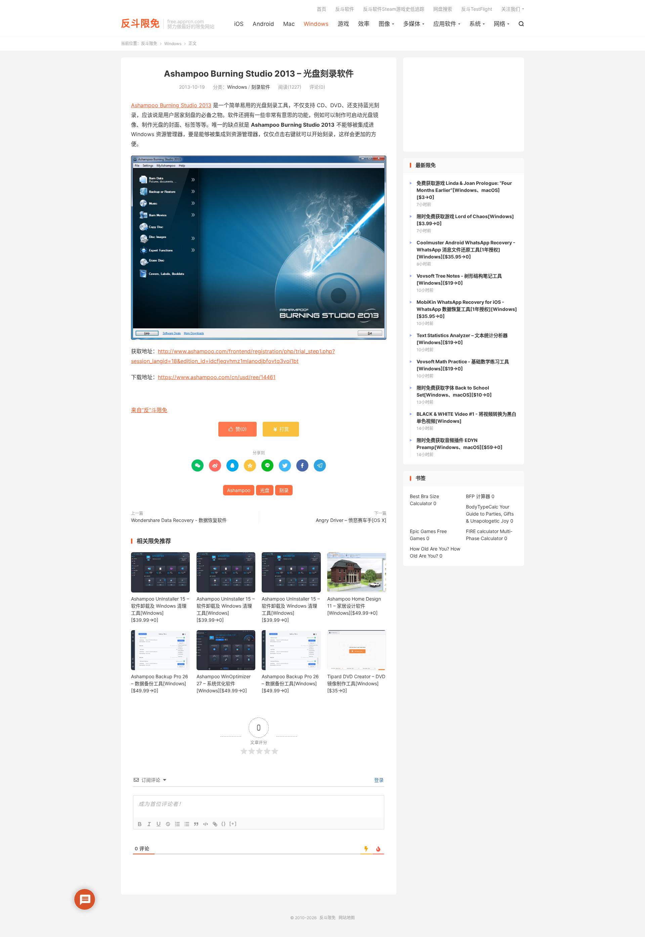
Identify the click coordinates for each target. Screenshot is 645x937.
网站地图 (347, 917)
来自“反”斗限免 (149, 410)
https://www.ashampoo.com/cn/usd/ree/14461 (216, 377)
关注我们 (510, 9)
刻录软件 (260, 87)
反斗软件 (344, 9)
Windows (316, 24)
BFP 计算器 (478, 496)
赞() (237, 429)
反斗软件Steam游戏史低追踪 (393, 9)
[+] (233, 823)
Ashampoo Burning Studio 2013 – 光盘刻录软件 (259, 74)
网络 (499, 24)
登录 (378, 780)
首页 (321, 9)
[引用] (196, 824)
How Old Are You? (429, 549)
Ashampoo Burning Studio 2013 (171, 105)
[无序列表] (186, 824)
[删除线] (168, 824)
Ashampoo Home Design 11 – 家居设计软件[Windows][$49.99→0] (354, 606)
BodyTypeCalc (482, 507)
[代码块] (205, 824)
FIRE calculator (482, 531)
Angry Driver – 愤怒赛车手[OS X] (351, 520)
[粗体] (139, 824)
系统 (475, 24)
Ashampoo (238, 490)
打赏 (281, 429)
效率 (364, 24)
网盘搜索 (442, 9)
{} (223, 823)
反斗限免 (140, 23)
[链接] (215, 824)
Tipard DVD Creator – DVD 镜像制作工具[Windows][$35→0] (356, 683)
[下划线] (158, 824)
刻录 (284, 490)
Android (263, 24)
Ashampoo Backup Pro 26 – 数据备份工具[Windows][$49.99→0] (159, 683)
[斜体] (149, 824)
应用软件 (444, 24)
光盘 (264, 490)
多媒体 (411, 24)
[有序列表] (177, 824)
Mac (289, 24)
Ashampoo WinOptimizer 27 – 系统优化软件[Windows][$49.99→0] (224, 683)
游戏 (343, 24)
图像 (384, 24)
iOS (239, 24)
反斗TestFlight (476, 9)
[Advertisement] (463, 104)
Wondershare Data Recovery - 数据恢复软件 (179, 520)
